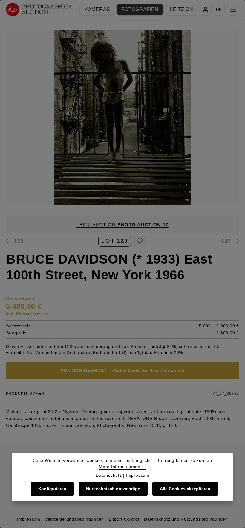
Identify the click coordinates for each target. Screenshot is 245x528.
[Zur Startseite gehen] (39, 9)
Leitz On (181, 9)
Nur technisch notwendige (113, 488)
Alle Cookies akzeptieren (185, 488)
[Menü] (233, 10)
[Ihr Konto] (206, 10)
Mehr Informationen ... (122, 466)
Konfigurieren (52, 488)
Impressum (28, 519)
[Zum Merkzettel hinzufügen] (140, 241)
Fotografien (140, 9)
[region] (122, 117)
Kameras (97, 9)
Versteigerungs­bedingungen (74, 519)
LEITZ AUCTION (122, 224)
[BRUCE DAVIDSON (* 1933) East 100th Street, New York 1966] (122, 117)
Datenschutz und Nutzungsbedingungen (186, 519)
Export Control (124, 519)
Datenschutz (109, 475)
